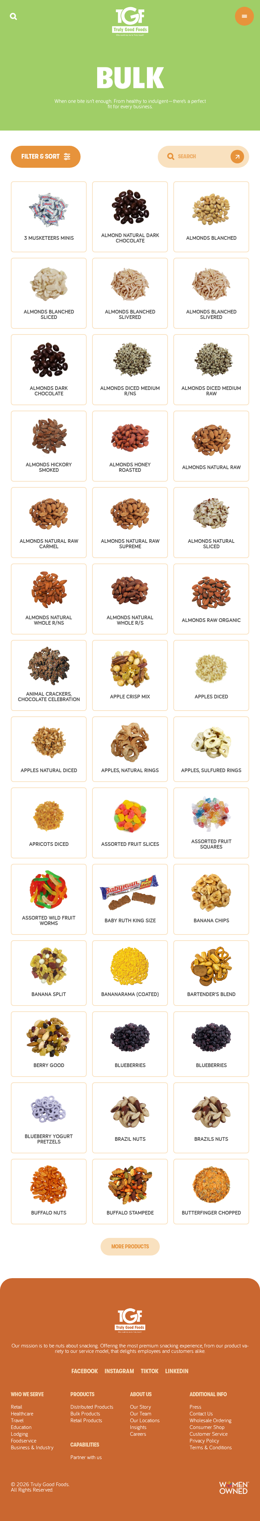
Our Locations (145, 1420)
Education (21, 1427)
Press (195, 1406)
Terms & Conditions (211, 1447)
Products (82, 1394)
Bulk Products (85, 1413)
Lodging (19, 1433)
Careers (138, 1433)
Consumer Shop (207, 1427)
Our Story (140, 1406)
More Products (130, 1247)
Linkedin (177, 1371)
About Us (141, 1394)
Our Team (140, 1413)
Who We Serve (27, 1394)
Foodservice (23, 1440)
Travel (17, 1420)
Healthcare (22, 1413)
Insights (138, 1427)
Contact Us (201, 1413)
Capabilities (84, 1445)
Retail (16, 1406)
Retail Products (86, 1420)
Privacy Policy (204, 1440)
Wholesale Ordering (211, 1420)
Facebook (84, 1371)
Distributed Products (91, 1406)
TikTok (149, 1371)
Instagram (119, 1371)
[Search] (170, 156)
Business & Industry (32, 1447)
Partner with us (86, 1457)
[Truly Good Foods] (130, 21)
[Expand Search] (13, 16)
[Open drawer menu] (244, 16)
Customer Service (209, 1433)
